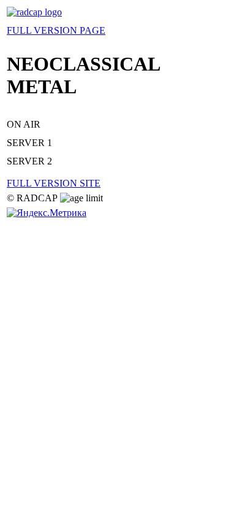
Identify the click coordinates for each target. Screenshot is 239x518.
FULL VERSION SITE (54, 183)
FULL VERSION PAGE (56, 30)
